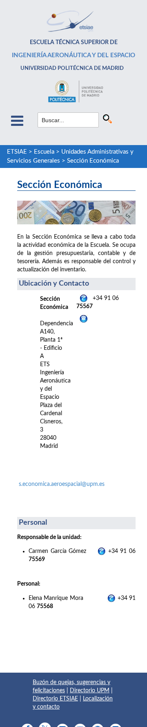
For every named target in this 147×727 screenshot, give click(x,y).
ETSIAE (17, 152)
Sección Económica (93, 161)
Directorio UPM (89, 690)
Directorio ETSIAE (55, 699)
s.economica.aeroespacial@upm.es (62, 484)
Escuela (44, 152)
